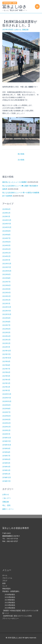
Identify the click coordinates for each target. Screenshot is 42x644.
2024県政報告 (10, 608)
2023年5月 (6, 289)
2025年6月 (6, 209)
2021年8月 (6, 365)
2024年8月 (6, 235)
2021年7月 (6, 369)
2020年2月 (6, 430)
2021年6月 (6, 372)
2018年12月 (6, 477)
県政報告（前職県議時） (11, 591)
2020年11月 (6, 398)
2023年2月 (6, 300)
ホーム (4, 575)
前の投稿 (21, 154)
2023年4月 (6, 292)
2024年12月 (6, 220)
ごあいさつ (6, 498)
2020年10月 (6, 401)
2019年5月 (6, 463)
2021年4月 (6, 380)
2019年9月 (6, 448)
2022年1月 (6, 347)
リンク (4, 586)
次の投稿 (21, 160)
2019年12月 (6, 438)
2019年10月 (6, 445)
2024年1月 (6, 260)
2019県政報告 (10, 594)
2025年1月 (6, 216)
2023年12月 (6, 264)
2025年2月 (6, 213)
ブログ (4, 581)
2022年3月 (6, 340)
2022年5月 (6, 332)
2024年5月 (6, 245)
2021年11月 (6, 354)
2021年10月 (6, 358)
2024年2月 (6, 256)
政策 (4, 583)
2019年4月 (6, 467)
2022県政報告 (10, 602)
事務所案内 (6, 589)
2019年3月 (6, 470)
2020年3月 (6, 427)
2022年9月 (6, 318)
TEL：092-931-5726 (10, 539)
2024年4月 (6, 249)
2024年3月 (6, 253)
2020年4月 (6, 423)
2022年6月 (6, 329)
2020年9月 (6, 405)
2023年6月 (6, 285)
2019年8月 (6, 452)
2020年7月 (6, 412)
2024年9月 (6, 231)
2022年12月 (6, 307)
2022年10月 (6, 314)
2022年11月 (6, 311)
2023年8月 (6, 278)
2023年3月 (6, 296)
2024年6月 (6, 242)
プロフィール (7, 578)
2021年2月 (6, 387)
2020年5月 (6, 419)
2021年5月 (6, 376)
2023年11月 (6, 267)
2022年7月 (6, 325)
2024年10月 (6, 227)
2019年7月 (6, 456)
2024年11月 (6, 224)
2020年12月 (6, 394)
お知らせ (17, 30)
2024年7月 (6, 238)
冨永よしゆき (14, 6)
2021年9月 (6, 361)
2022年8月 (6, 322)
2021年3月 (6, 383)
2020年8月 (6, 409)
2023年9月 (6, 274)
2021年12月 (6, 351)
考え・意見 (6, 505)
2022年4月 (6, 336)
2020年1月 (6, 434)
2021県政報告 (10, 600)
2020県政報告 (10, 597)
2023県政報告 (10, 605)
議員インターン (8, 509)
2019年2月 (6, 474)
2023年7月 (6, 282)
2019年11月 (6, 441)
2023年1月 (6, 303)
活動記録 (25, 30)
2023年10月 (6, 271)
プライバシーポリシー (10, 618)
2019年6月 (6, 459)
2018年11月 (6, 481)
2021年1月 (6, 390)
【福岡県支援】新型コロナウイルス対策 (17, 616)
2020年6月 (6, 416)
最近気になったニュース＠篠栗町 (14, 182)
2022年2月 (6, 343)
